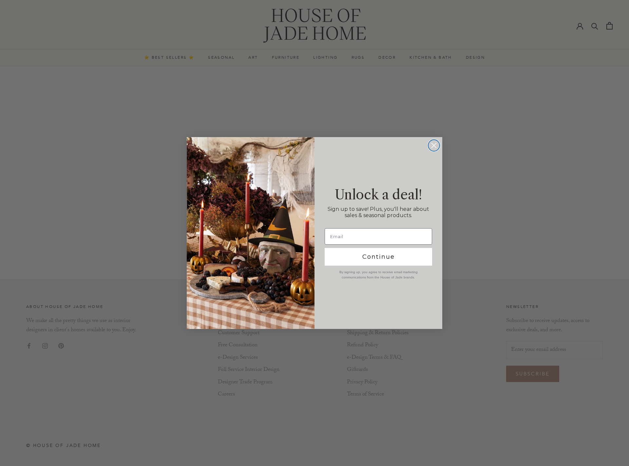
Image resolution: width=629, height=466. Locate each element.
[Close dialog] (434, 145)
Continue (378, 256)
